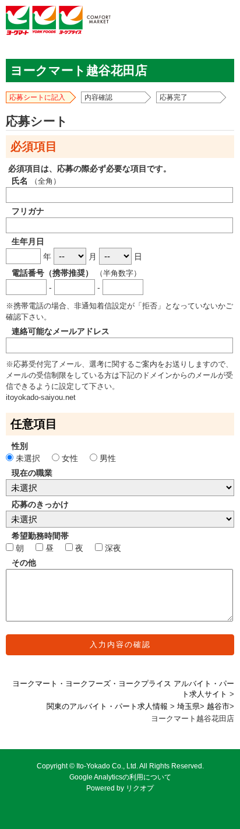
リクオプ (140, 788)
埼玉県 (188, 706)
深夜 (112, 548)
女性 (69, 458)
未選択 (28, 458)
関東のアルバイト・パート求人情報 (107, 706)
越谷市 (218, 706)
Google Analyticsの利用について (120, 777)
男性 (106, 458)
